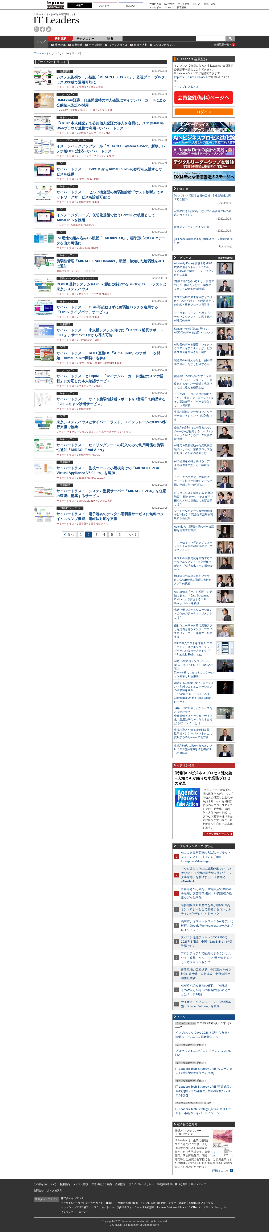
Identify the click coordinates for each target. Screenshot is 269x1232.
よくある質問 (54, 1190)
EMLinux (84, 247)
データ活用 (96, 44)
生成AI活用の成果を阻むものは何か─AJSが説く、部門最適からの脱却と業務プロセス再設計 (194, 301)
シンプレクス (104, 110)
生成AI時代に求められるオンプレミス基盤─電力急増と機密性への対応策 (193, 749)
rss (48, 29)
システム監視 (95, 87)
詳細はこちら (220, 1170)
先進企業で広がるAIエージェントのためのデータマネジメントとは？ (193, 613)
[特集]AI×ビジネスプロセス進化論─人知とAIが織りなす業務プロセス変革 (203, 778)
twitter (36, 29)
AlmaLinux (85, 178)
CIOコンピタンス (164, 44)
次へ (130, 535)
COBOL (107, 294)
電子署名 (84, 523)
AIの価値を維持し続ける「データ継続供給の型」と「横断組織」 (193, 465)
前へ (68, 535)
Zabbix (82, 87)
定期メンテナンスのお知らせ (192, 226)
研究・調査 (209, 4)
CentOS (89, 224)
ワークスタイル (118, 44)
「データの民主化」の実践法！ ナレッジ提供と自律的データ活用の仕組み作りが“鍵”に (193, 481)
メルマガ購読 (80, 1184)
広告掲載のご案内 (102, 1184)
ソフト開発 (183, 4)
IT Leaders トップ (44, 53)
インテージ (63, 224)
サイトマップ (198, 1184)
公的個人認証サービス (82, 110)
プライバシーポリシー (141, 1184)
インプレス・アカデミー (75, 1212)
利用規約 (65, 1184)
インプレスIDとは (188, 86)
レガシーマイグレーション (72, 431)
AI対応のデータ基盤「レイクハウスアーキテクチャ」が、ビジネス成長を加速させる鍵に (193, 348)
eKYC (109, 133)
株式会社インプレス (72, 1198)
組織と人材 (141, 44)
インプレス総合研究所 (153, 1202)
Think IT (110, 1202)
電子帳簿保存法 (99, 523)
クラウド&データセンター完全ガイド (82, 1202)
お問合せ (39, 1190)
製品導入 (130, 5)
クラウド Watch (177, 1202)
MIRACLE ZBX (96, 477)
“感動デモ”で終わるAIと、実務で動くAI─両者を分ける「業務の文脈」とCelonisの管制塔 (194, 285)
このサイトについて (45, 1184)
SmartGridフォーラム (201, 1202)
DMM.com (62, 110)
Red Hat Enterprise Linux (107, 362)
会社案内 (120, 1184)
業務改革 (60, 44)
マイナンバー (86, 385)
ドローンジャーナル (214, 1207)
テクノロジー (85, 38)
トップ (41, 41)
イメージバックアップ (91, 156)
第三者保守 (96, 340)
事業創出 (77, 44)
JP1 (95, 271)
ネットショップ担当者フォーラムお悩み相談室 (128, 1207)
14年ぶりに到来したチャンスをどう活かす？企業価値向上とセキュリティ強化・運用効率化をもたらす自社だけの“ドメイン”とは (193, 716)
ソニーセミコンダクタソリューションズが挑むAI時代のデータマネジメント (193, 546)
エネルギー (155, 7)
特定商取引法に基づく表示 (172, 1184)
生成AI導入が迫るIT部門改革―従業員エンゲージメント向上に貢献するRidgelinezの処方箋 (193, 733)
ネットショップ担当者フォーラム (80, 1207)
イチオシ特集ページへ (216, 834)
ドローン (169, 7)
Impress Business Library (189, 77)
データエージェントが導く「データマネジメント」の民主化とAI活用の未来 (193, 316)
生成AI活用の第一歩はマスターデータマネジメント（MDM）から (193, 415)
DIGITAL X (194, 1207)
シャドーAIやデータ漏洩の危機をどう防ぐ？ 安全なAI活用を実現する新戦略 (193, 514)
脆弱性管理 (63, 271)
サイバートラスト (67, 87)
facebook (42, 29)
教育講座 (181, 7)
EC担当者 (169, 4)
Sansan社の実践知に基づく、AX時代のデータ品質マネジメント (193, 332)
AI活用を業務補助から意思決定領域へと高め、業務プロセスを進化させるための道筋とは (193, 449)
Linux (96, 178)
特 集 (110, 38)
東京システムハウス (90, 294)
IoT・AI (196, 4)
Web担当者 (155, 4)
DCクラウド (105, 5)
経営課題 (61, 38)
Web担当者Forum (127, 1202)
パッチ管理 (85, 317)
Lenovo (110, 156)
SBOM (94, 247)
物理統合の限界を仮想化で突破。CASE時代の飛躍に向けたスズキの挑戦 (193, 579)
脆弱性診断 (85, 201)
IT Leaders (56, 20)
